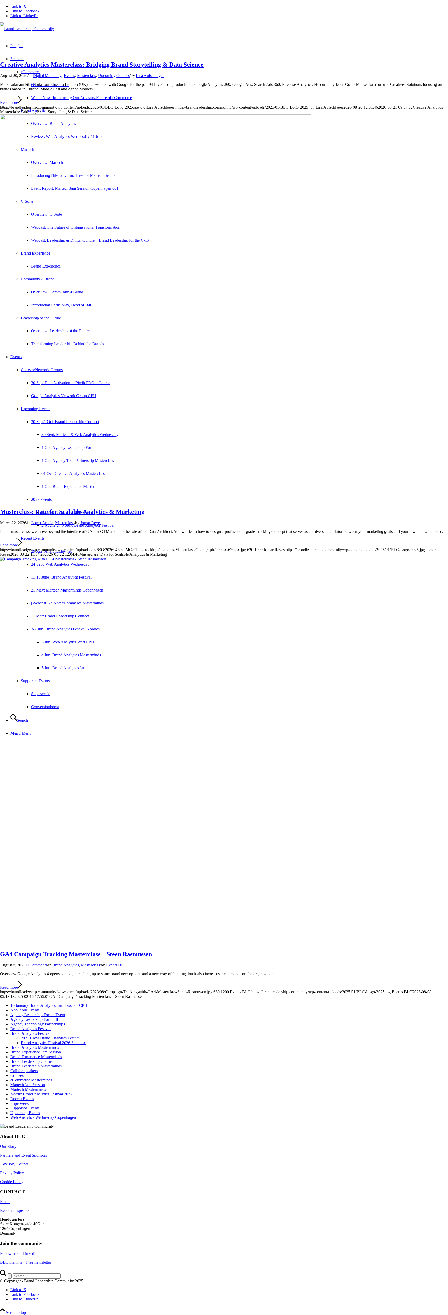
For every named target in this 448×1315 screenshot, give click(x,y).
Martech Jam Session (27, 1084)
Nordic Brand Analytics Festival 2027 (41, 1094)
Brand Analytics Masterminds (34, 1047)
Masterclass (86, 75)
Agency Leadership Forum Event (37, 1014)
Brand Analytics (65, 965)
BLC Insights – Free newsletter (25, 1262)
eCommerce (30, 71)
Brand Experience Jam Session (35, 1052)
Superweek (19, 1103)
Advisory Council (14, 1164)
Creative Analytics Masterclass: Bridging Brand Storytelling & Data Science (102, 64)
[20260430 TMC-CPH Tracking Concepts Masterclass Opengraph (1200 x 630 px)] (155, 118)
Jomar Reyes (90, 523)
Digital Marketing (47, 75)
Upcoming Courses (114, 75)
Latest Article (42, 523)
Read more (9, 102)
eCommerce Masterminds (31, 1080)
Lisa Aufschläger (150, 75)
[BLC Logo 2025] (27, 28)
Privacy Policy (12, 1173)
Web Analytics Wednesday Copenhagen (43, 1117)
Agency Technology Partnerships (37, 1024)
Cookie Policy (11, 1181)
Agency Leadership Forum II (34, 1019)
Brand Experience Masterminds (36, 1056)
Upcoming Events (25, 1112)
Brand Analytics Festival (30, 1028)
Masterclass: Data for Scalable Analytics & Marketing (72, 511)
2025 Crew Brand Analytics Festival (50, 1038)
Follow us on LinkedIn (19, 1253)
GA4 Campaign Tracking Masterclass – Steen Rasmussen (76, 954)
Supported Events (24, 1108)
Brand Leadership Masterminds (36, 1066)
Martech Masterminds (28, 1089)
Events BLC (116, 965)
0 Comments (36, 965)
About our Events (24, 1010)
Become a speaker (15, 1210)
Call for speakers (24, 1070)
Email (5, 1201)
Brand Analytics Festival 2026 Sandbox (53, 1042)
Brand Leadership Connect (32, 1061)
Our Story (8, 1146)
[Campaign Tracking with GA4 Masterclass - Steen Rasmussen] (224, 559)
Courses (17, 1075)
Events (69, 75)
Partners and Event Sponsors (23, 1155)
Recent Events (32, 538)
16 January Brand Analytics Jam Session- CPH (48, 1005)
